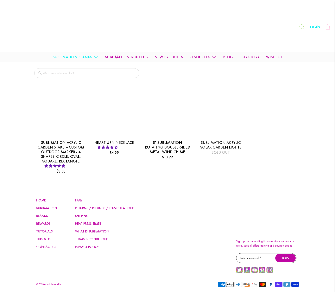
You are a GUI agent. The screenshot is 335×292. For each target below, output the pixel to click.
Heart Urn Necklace (114, 142)
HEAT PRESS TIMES (88, 223)
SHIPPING (82, 215)
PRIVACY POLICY (87, 246)
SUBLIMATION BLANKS (72, 57)
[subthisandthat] (167, 27)
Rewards (43, 223)
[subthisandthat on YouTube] (254, 272)
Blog (228, 57)
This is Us (43, 239)
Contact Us (46, 246)
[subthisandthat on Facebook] (247, 272)
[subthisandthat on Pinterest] (262, 272)
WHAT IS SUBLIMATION (92, 231)
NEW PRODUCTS (168, 57)
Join (285, 258)
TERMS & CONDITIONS (92, 239)
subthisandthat (55, 284)
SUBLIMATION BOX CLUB (126, 57)
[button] (55, 166)
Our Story (249, 57)
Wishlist (274, 57)
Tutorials (44, 231)
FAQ (78, 200)
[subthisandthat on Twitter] (239, 272)
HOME (41, 200)
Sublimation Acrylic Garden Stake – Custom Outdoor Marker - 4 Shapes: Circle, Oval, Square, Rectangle (61, 151)
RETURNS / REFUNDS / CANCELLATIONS (105, 208)
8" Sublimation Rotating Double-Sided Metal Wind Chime (167, 147)
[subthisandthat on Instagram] (269, 272)
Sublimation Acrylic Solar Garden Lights (220, 144)
